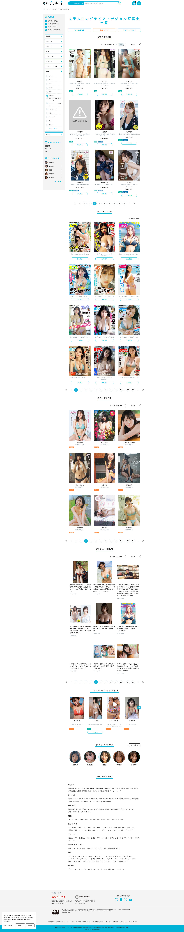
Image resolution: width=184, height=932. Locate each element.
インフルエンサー (53, 109)
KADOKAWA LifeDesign (102, 788)
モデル (51, 87)
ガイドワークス (80, 788)
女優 (50, 83)
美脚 (122, 827)
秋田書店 (71, 788)
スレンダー (75, 827)
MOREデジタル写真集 (116, 799)
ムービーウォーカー (116, 791)
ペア (72, 848)
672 (128, 682)
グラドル (51, 76)
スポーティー (99, 830)
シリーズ (49, 46)
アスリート (52, 124)
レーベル (49, 41)
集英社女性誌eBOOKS (75, 801)
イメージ (49, 61)
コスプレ (74, 819)
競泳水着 (95, 819)
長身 (131, 827)
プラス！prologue (87, 809)
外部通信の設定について (100, 921)
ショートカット (109, 827)
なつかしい (108, 838)
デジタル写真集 (53, 21)
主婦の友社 (129, 788)
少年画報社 (72, 791)
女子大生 (51, 95)
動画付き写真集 (99, 809)
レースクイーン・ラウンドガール (55, 99)
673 (133, 682)
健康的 (73, 830)
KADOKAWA (90, 788)
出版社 (48, 36)
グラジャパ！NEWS (54, 29)
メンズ (102, 869)
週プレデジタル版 (53, 24)
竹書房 (78, 791)
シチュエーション (51, 66)
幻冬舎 (118, 788)
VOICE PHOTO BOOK (112, 809)
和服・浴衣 (118, 819)
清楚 (72, 840)
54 (133, 390)
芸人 (50, 120)
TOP (44, 9)
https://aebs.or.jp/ (66, 912)
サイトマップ (133, 921)
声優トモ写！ (72, 812)
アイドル (51, 79)
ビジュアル (49, 56)
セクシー (134, 838)
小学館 (136, 788)
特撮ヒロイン (52, 113)
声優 (50, 91)
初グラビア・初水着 (88, 869)
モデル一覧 (58, 181)
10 (121, 390)
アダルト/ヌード (53, 128)
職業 (47, 71)
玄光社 (112, 788)
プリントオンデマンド (127, 809)
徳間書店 (84, 791)
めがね (106, 819)
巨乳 (87, 827)
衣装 (47, 51)
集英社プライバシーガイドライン (65, 921)
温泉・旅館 (114, 848)
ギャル (129, 830)
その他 (48, 134)
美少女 (73, 838)
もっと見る (134, 745)
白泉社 (95, 791)
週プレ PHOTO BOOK (75, 799)
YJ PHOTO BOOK (90, 799)
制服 (84, 819)
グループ (92, 848)
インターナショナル (115, 830)
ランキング (48, 149)
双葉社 (107, 791)
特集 (46, 151)
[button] (139, 707)
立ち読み (80, 94)
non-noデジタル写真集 (131, 799)
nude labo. (87, 812)
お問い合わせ (123, 921)
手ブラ (73, 869)
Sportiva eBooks (105, 801)
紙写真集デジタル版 (74, 809)
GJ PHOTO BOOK (102, 799)
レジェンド (52, 116)
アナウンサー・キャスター (55, 104)
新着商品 (47, 146)
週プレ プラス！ (53, 26)
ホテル (102, 848)
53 (128, 390)
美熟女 (96, 838)
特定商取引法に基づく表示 (83, 921)
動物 (112, 869)
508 (133, 541)
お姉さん (84, 838)
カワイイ (121, 838)
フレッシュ (85, 830)
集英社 (123, 788)
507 (128, 541)
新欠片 (90, 791)
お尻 (97, 827)
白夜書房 (101, 791)
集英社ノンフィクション (92, 801)
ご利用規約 (50, 921)
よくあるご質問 (113, 921)
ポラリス (81, 812)
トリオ (81, 848)
